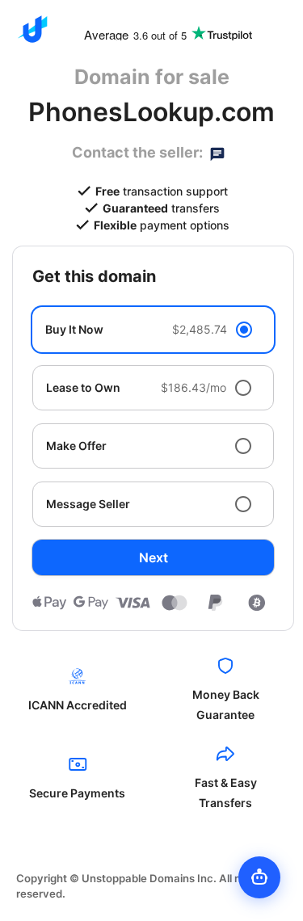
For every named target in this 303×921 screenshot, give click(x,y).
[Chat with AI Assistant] (259, 877)
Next (153, 557)
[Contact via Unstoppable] (217, 153)
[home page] (32, 29)
